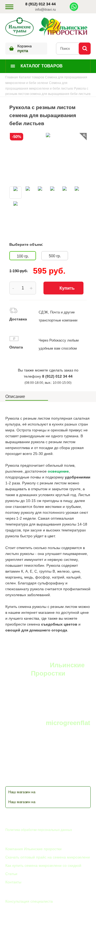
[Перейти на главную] (19, 27)
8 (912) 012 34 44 (40, 4)
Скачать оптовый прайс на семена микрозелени (47, 857)
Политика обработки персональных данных (38, 830)
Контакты (13, 882)
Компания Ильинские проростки (33, 849)
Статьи (11, 874)
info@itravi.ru (45, 9)
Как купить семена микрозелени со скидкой (43, 865)
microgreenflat (68, 722)
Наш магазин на (21, 792)
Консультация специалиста (29, 901)
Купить (67, 288)
